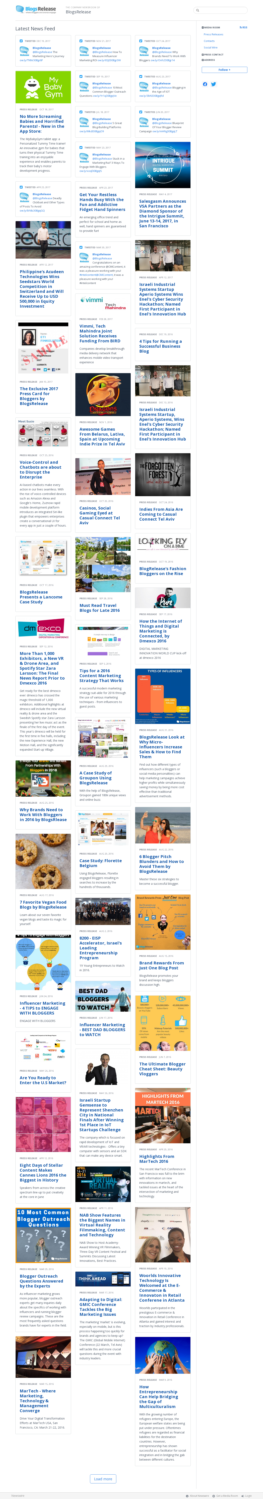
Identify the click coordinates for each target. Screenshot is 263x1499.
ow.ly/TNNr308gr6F (31, 60)
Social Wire (211, 47)
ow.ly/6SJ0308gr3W (109, 60)
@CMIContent (104, 275)
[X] (213, 84)
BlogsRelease (78, 12)
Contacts (209, 41)
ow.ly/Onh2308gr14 (163, 60)
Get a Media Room (227, 1496)
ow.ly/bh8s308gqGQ (32, 210)
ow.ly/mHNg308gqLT (164, 131)
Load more (103, 1478)
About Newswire (199, 1496)
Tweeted (30, 41)
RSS (244, 27)
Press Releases (213, 34)
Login (248, 1496)
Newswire (17, 1496)
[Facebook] (205, 84)
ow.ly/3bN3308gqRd (151, 96)
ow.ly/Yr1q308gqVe (105, 96)
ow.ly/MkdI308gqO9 (92, 131)
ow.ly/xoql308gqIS (91, 171)
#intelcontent (88, 275)
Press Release (28, 109)
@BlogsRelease (43, 52)
